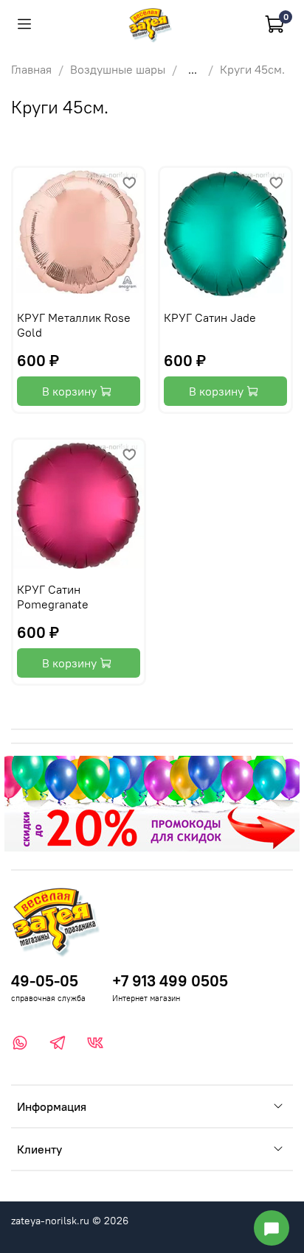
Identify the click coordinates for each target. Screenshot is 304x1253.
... (192, 69)
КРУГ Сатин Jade (210, 317)
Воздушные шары (117, 69)
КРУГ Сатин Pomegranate (53, 596)
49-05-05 (44, 981)
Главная (31, 69)
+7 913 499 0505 (170, 981)
